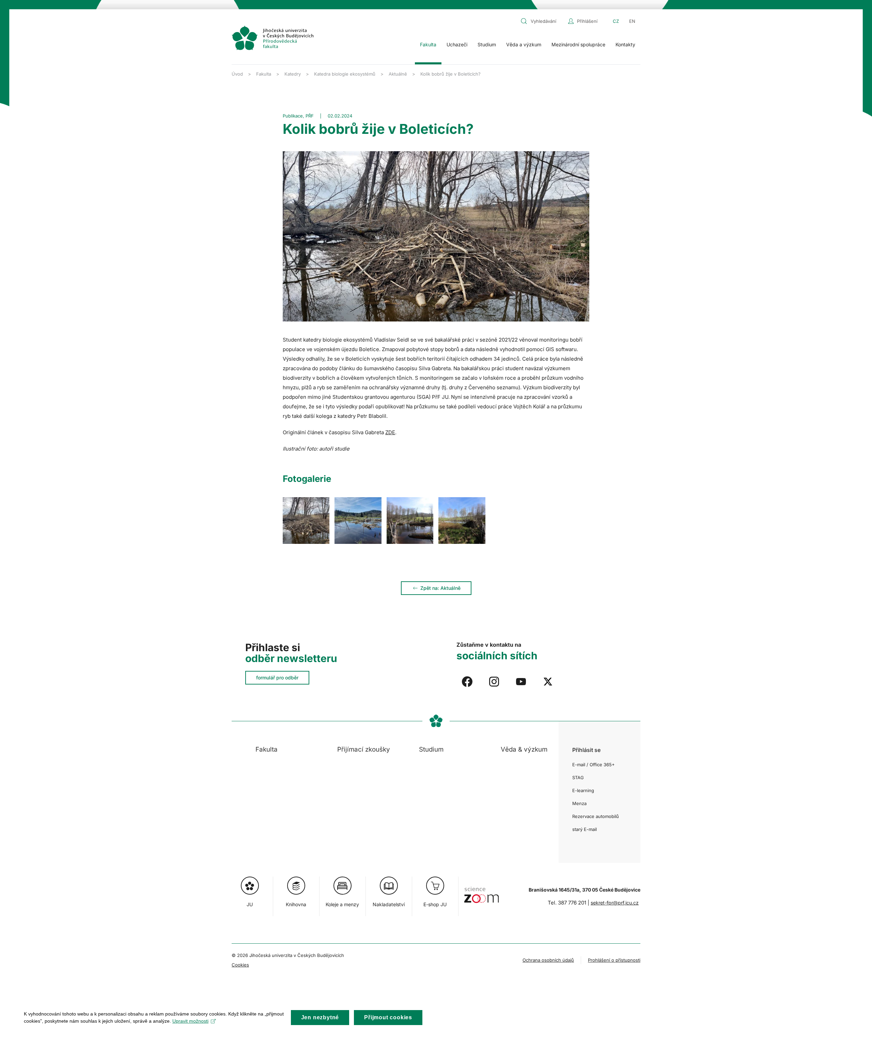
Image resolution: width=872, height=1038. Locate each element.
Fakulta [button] (428, 44)
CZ (616, 21)
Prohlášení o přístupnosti (614, 960)
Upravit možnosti (190, 1021)
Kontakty (625, 44)
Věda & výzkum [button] (524, 749)
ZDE (390, 432)
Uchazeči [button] (457, 44)
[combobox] (542, 21)
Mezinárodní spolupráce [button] (578, 44)
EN (632, 21)
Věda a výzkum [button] (523, 44)
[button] (306, 520)
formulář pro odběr (277, 677)
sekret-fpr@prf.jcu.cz (615, 903)
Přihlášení (587, 21)
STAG (578, 777)
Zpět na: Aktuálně (440, 588)
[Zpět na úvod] (272, 38)
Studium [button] (487, 44)
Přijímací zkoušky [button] (363, 749)
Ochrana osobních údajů (548, 960)
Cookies (240, 965)
